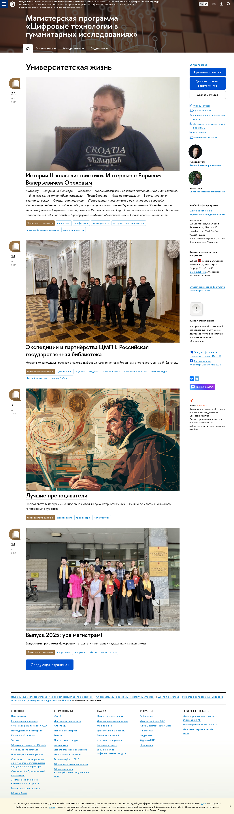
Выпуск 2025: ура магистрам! (64, 635)
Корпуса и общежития (23, 735)
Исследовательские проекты (112, 720)
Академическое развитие (110, 740)
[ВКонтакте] (192, 378)
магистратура (159, 371)
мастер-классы (111, 371)
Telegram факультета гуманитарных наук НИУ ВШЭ (205, 354)
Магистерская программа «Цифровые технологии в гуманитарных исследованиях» (82, 25)
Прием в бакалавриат (65, 730)
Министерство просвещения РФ (200, 724)
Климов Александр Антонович (205, 165)
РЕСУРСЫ (146, 711)
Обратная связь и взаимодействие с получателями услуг (71, 772)
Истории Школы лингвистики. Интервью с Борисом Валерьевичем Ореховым (93, 178)
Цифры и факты (19, 716)
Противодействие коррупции (27, 754)
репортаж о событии (135, 371)
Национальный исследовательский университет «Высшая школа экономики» (52, 696)
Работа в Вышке (19, 792)
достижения (64, 371)
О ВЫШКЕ (17, 711)
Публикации (146, 744)
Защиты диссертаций (108, 735)
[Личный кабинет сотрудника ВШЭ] (221, 4)
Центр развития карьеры (67, 754)
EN (206, 4)
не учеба (80, 371)
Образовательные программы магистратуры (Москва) (125, 696)
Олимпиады (60, 725)
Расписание (199, 132)
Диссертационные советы (111, 730)
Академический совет (205, 137)
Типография (146, 730)
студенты (94, 371)
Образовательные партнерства (71, 763)
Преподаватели (202, 110)
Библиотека (146, 716)
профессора (81, 223)
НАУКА (101, 711)
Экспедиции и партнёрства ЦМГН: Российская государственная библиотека (87, 350)
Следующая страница (49, 664)
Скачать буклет (207, 95)
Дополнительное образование (70, 749)
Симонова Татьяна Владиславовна (207, 191)
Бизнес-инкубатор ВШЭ (66, 759)
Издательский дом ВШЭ (152, 720)
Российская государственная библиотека (50, 378)
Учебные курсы (201, 105)
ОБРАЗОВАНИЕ (64, 711)
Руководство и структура (24, 720)
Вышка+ (58, 735)
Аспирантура (61, 744)
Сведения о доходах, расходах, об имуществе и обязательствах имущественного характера (28, 763)
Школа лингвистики (73, 229)
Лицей (57, 716)
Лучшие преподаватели (56, 495)
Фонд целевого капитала (24, 749)
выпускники (63, 652)
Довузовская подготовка (67, 720)
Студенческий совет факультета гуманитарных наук (207, 288)
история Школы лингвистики (43, 229)
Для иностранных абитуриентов (207, 83)
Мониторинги (104, 725)
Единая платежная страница (25, 788)
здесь (203, 803)
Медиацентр (146, 735)
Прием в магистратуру (66, 740)
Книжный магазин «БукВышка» (155, 725)
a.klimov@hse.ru (198, 271)
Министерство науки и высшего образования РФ (200, 718)
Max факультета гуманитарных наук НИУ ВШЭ (205, 362)
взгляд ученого (101, 223)
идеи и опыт (63, 223)
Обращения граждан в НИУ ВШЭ (28, 744)
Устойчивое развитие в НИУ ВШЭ (29, 725)
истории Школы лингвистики (128, 223)
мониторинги (64, 517)
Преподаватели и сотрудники (27, 730)
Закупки (15, 740)
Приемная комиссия (207, 72)
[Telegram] (197, 378)
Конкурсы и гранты (107, 744)
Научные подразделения (110, 716)
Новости (66, 700)
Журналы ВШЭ (148, 740)
